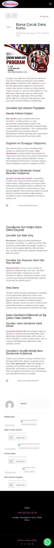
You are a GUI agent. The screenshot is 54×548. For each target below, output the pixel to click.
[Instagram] (28, 544)
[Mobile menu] (50, 4)
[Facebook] (21, 544)
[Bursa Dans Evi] (10, 4)
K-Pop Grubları (10, 454)
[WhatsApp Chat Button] (47, 542)
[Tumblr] (32, 544)
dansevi (32, 33)
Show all (45, 16)
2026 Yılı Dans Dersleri (13, 430)
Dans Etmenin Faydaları (13, 477)
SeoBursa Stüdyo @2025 (27, 540)
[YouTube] (25, 544)
